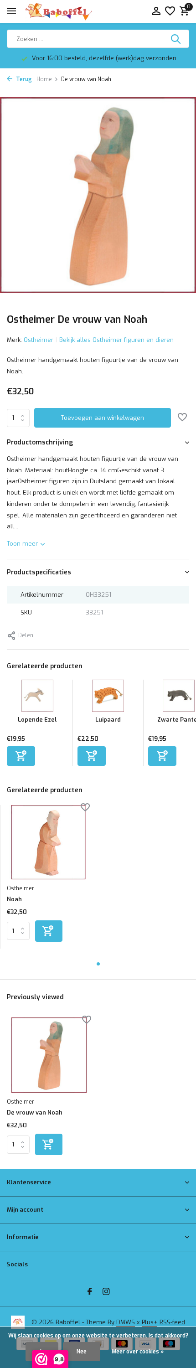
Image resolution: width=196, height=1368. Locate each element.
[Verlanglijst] (170, 11)
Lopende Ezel (37, 719)
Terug (23, 79)
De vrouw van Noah (34, 1112)
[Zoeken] (176, 38)
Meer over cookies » (138, 1351)
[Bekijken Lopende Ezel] (37, 698)
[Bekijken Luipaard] (108, 698)
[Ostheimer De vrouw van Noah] (49, 1055)
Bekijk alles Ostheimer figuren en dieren (116, 340)
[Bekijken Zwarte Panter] (179, 698)
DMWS (125, 1322)
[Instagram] (106, 1292)
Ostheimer (38, 340)
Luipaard (108, 719)
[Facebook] (89, 1292)
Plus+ (149, 1322)
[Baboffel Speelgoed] (59, 11)
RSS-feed (172, 1322)
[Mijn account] (156, 11)
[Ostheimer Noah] (48, 842)
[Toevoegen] (21, 756)
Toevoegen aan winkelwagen (102, 418)
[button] (98, 963)
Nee (82, 1351)
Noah (14, 899)
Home (44, 79)
